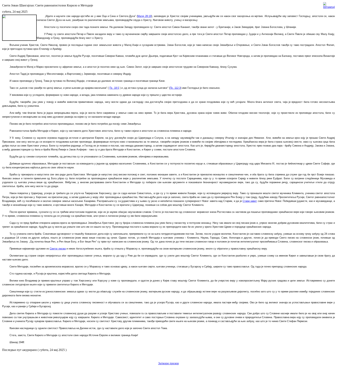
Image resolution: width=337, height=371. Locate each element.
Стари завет (250, 201)
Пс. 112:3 (175, 87)
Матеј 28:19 (144, 16)
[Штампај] (329, 4)
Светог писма (58, 248)
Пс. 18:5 (114, 87)
